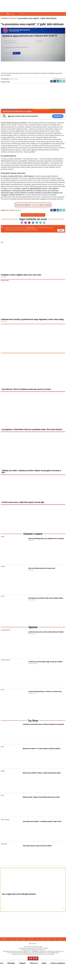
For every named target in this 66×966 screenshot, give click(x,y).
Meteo (38, 963)
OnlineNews (4, 276)
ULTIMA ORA (21, 14)
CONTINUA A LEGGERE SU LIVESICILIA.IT (33, 215)
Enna (46, 14)
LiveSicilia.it (5, 18)
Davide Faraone (32, 633)
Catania (31, 14)
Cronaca (12, 18)
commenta (35, 205)
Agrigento (35, 14)
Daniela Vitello (32, 599)
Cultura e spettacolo (52, 963)
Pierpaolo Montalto (33, 663)
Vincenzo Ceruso (32, 693)
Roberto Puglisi (14, 79)
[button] (2, 909)
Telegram (16, 963)
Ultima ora (28, 963)
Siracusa (59, 14)
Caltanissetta (41, 14)
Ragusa (54, 14)
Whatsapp (5, 963)
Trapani (63, 14)
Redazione (31, 540)
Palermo (26, 14)
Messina (50, 14)
